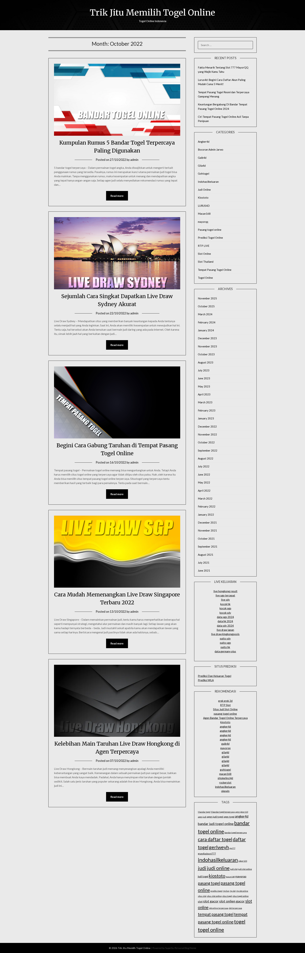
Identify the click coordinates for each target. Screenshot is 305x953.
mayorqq (203, 221)
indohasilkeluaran (225, 786)
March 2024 (205, 314)
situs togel (227, 896)
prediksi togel (216, 891)
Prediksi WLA (206, 680)
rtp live (226, 891)
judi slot (234, 869)
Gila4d (202, 165)
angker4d (225, 726)
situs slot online (214, 896)
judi (202, 868)
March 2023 (205, 402)
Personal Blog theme (185, 947)
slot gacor (211, 901)
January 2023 (206, 418)
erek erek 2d (225, 700)
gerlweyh (219, 847)
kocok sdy (225, 612)
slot (200, 901)
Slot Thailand (205, 261)
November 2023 (207, 346)
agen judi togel (215, 816)
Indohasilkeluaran (208, 181)
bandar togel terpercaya (236, 832)
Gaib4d (202, 157)
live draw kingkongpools (225, 634)
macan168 (225, 773)
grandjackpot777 (207, 853)
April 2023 (204, 394)
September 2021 (207, 546)
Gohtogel (203, 173)
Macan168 (204, 213)
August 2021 (205, 554)
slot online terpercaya (218, 908)
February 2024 (206, 322)
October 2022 (206, 442)
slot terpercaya (235, 908)
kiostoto (225, 722)
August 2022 (205, 458)
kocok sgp (225, 608)
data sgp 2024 (225, 617)
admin (134, 160)
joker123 (242, 861)
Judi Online (204, 189)
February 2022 (206, 506)
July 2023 (203, 370)
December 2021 (207, 522)
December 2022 (207, 426)
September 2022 (207, 450)
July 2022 (203, 466)
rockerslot (225, 782)
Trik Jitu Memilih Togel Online (152, 12)
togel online (211, 930)
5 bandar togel (204, 812)
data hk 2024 (225, 621)
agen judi (202, 816)
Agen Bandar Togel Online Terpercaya (225, 717)
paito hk (225, 647)
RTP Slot (225, 705)
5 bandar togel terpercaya (223, 812)
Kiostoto (203, 197)
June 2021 (204, 570)
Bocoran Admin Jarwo (210, 149)
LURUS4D (204, 205)
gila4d (225, 752)
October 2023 (206, 354)
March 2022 (205, 498)
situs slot (202, 896)
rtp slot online (242, 891)
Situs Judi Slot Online (225, 709)
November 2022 (207, 434)
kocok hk (225, 604)
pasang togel (209, 883)
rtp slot (233, 891)
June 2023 (204, 378)
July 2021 (203, 562)
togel (239, 921)
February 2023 (206, 410)
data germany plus (225, 651)
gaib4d (225, 743)
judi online (218, 868)
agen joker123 (241, 812)
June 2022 (204, 474)
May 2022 (204, 482)
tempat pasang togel (216, 914)
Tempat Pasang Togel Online (214, 269)
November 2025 (207, 298)
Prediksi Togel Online (210, 237)
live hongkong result (225, 591)
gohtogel (225, 769)
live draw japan (225, 629)
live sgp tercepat (225, 595)
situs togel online (240, 896)
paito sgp (225, 642)
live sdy (225, 599)
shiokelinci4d (225, 778)
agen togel (229, 816)
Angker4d (203, 141)
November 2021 (207, 530)
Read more (117, 195)
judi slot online (245, 869)
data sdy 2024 (225, 625)
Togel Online (205, 277)
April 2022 (204, 490)
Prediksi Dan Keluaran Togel (214, 675)
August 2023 (205, 362)
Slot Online (204, 253)
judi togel (203, 876)
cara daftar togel (215, 839)
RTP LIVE (203, 245)
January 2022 (206, 514)
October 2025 (206, 306)
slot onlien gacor (232, 901)
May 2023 (204, 386)
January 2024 (206, 330)
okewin (225, 791)
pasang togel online (225, 713)
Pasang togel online (209, 229)
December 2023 (207, 338)
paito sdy (225, 638)
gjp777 (232, 848)
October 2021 (206, 538)
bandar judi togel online (216, 824)
